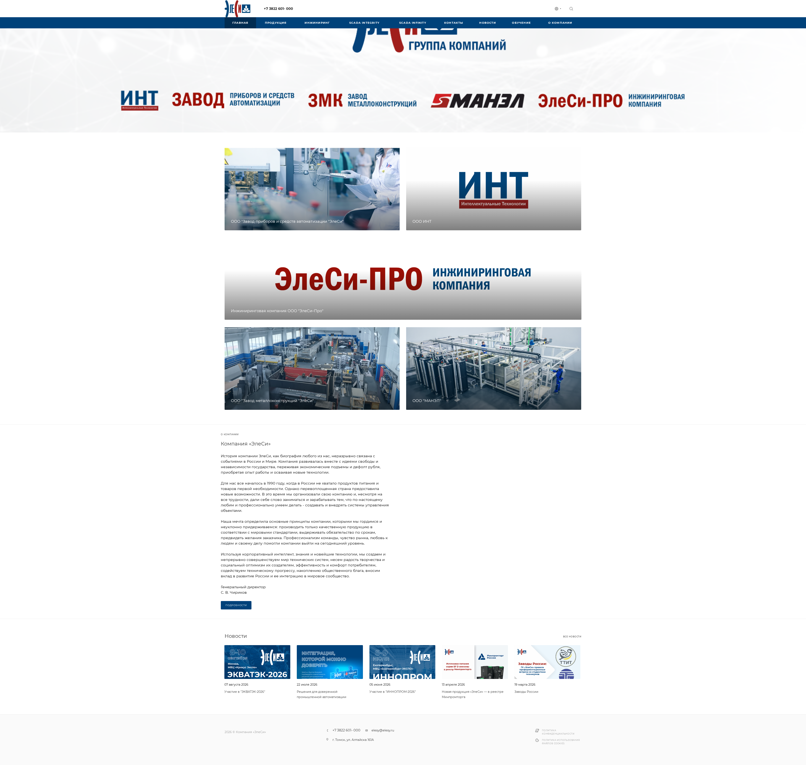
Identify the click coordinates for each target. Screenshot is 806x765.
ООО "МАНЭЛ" (426, 400)
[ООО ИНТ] (493, 188)
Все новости (572, 636)
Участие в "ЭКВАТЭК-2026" (244, 692)
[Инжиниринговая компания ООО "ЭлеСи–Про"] (403, 278)
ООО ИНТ (422, 221)
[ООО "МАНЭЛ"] (493, 368)
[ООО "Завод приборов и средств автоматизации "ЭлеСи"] (312, 188)
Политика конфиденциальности (558, 732)
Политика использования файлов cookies (561, 742)
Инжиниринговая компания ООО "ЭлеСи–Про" (277, 311)
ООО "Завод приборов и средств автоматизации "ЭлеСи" (287, 221)
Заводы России (526, 692)
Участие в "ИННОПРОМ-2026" (392, 692)
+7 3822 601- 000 (278, 9)
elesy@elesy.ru (383, 730)
